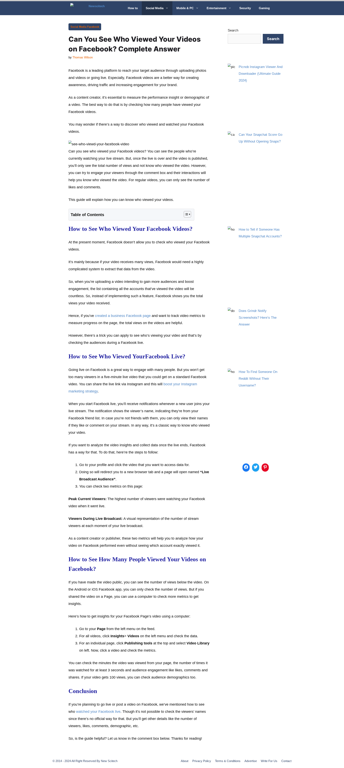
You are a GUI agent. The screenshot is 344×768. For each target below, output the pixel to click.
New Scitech (109, 761)
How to (133, 8)
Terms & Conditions (227, 761)
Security (245, 8)
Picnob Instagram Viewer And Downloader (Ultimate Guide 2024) (260, 73)
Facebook (93, 26)
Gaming (264, 8)
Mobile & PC (185, 8)
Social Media (154, 8)
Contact (286, 761)
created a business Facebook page (123, 316)
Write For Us (269, 761)
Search (233, 30)
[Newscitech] (96, 8)
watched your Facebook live (98, 712)
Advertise (250, 761)
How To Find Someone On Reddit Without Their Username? (258, 378)
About (184, 761)
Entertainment (216, 8)
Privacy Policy (201, 761)
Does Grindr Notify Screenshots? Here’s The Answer (258, 317)
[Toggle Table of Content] (185, 214)
